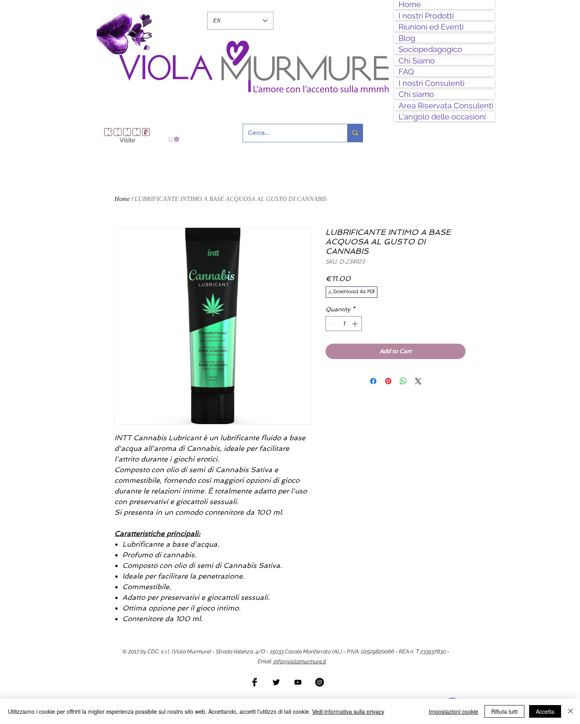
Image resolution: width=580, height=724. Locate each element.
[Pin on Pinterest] (388, 378)
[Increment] (355, 321)
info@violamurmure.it (299, 658)
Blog (407, 38)
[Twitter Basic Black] (276, 679)
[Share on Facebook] (373, 378)
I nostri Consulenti (431, 83)
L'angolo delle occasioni (442, 117)
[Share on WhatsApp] (403, 378)
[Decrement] (332, 321)
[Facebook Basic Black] (254, 679)
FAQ (406, 72)
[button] (174, 139)
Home (410, 4)
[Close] (570, 711)
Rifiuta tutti (504, 711)
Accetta (545, 711)
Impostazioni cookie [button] (453, 711)
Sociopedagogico (430, 49)
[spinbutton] (343, 321)
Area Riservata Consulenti (446, 106)
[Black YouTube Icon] (298, 679)
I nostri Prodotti (426, 16)
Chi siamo (416, 94)
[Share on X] (418, 378)
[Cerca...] (355, 133)
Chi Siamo (417, 61)
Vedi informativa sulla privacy (348, 711)
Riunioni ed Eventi (431, 27)
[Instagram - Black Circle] (319, 679)
